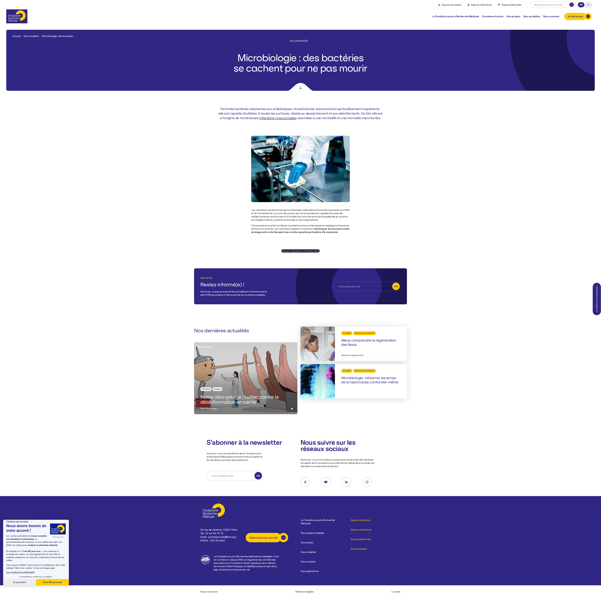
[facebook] (305, 482)
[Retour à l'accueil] (16, 16)
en (588, 4)
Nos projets (513, 16)
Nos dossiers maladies (312, 532)
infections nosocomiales (277, 118)
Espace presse (359, 548)
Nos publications (310, 571)
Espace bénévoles (361, 539)
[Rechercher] (571, 5)
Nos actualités (532, 16)
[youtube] (326, 482)
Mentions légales (304, 591)
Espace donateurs (360, 520)
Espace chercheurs (361, 529)
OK (396, 286)
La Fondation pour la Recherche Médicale (318, 521)
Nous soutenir (308, 561)
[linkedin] (346, 482)
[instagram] (367, 482)
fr (581, 4)
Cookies (396, 591)
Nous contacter (209, 591)
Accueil (16, 36)
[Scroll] (300, 87)
